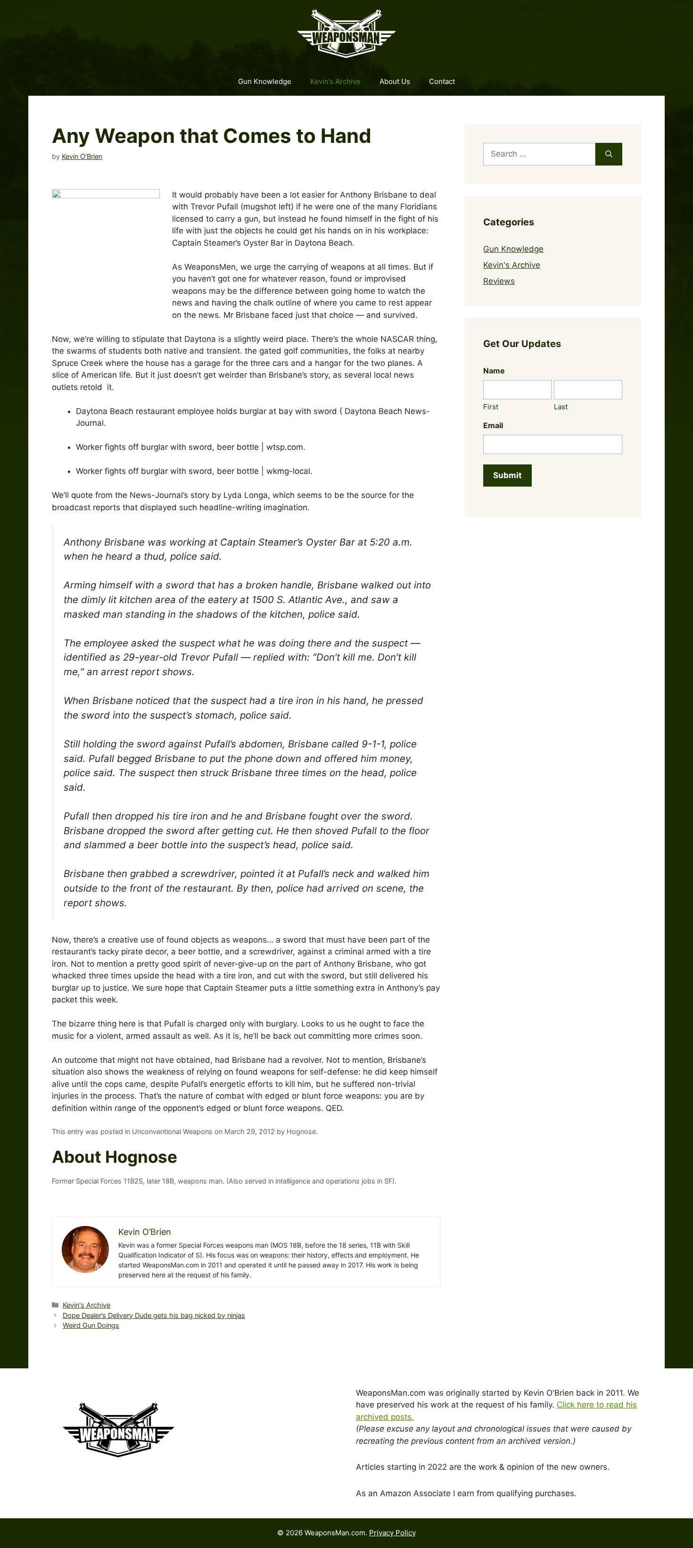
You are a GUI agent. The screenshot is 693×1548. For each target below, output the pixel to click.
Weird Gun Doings (91, 1325)
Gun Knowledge (264, 81)
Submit (507, 475)
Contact (442, 81)
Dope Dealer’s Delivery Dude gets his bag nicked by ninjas (154, 1315)
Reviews (499, 281)
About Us (395, 81)
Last (561, 406)
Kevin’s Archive (335, 81)
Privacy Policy (392, 1532)
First (490, 406)
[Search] (608, 154)
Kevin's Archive (86, 1305)
